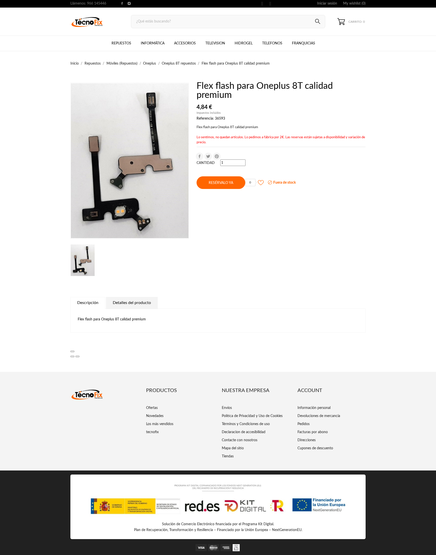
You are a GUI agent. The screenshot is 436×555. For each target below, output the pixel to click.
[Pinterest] (217, 156)
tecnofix (152, 432)
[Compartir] (199, 156)
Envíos (227, 408)
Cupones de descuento (315, 448)
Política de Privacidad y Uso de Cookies (252, 416)
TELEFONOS (276, 41)
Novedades (155, 416)
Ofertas (152, 408)
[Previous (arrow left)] (72, 356)
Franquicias (303, 43)
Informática (153, 43)
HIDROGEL (244, 43)
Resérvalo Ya (221, 183)
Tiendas (228, 456)
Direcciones (306, 440)
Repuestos (121, 43)
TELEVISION (215, 43)
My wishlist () (354, 3)
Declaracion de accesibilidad (243, 432)
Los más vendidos (159, 424)
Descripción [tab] (87, 303)
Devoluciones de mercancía (318, 416)
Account (309, 390)
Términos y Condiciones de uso (246, 424)
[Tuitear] (208, 156)
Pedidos (303, 424)
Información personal (314, 408)
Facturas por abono (312, 432)
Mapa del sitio (233, 448)
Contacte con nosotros (239, 440)
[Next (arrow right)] (77, 356)
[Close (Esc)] (72, 351)
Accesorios (185, 43)
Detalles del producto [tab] (132, 303)
